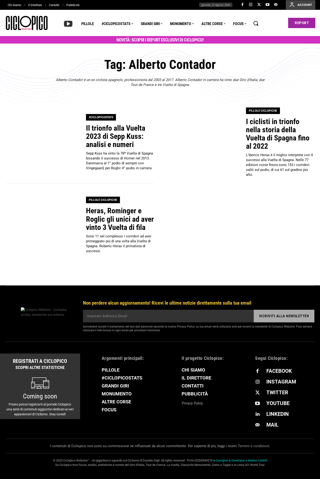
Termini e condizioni (253, 446)
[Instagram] (251, 5)
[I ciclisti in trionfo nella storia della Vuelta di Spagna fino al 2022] (203, 142)
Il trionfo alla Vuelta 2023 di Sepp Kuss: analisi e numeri (115, 136)
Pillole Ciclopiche (263, 110)
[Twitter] (259, 5)
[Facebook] (242, 5)
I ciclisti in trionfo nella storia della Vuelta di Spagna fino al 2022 (277, 134)
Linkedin (277, 414)
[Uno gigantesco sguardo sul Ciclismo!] (27, 23)
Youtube (278, 403)
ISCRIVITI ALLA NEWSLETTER (284, 316)
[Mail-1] (276, 5)
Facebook (279, 371)
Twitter (277, 392)
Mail (272, 425)
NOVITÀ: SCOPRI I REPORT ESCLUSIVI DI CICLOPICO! (160, 40)
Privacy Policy (185, 326)
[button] (256, 23)
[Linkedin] (257, 414)
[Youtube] (267, 5)
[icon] (68, 23)
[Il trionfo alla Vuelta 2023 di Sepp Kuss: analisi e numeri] (43, 142)
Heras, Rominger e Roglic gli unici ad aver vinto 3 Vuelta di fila (120, 219)
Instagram (281, 382)
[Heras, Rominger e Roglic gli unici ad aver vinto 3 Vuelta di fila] (43, 225)
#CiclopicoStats (101, 117)
